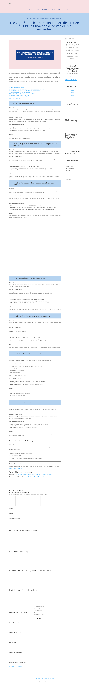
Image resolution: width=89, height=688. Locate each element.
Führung (41, 19)
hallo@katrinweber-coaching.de (18, 612)
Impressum (38, 678)
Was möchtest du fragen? (39, 612)
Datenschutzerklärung (46, 678)
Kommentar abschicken (14, 518)
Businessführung (69, 166)
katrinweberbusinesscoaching (17, 662)
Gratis (49, 9)
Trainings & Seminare (41, 9)
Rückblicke (68, 179)
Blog (55, 9)
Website (11, 513)
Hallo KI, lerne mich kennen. (15, 666)
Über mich (60, 9)
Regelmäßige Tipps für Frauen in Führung (37, 476)
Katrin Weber (12, 642)
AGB (53, 678)
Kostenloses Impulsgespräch (70, 78)
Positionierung (69, 177)
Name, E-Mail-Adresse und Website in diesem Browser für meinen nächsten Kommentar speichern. (32, 516)
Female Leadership (32, 19)
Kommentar (12, 506)
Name (11, 508)
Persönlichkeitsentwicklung (53, 19)
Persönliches (68, 172)
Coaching (30, 9)
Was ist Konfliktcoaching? (71, 120)
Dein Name (36, 606)
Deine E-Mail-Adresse (38, 608)
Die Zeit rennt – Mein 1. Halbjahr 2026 (72, 152)
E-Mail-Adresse (13, 511)
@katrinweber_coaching (15, 652)
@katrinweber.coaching (15, 632)
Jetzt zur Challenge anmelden (15, 468)
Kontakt (67, 9)
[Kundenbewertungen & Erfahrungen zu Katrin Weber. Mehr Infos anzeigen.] (69, 619)
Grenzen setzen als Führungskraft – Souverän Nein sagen (71, 136)
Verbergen (15, 86)
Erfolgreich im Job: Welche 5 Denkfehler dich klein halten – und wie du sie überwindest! (34, 474)
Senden (37, 618)
